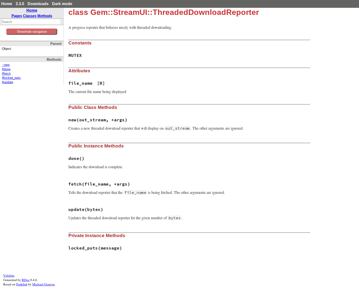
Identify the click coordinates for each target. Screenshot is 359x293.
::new (6, 65)
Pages (16, 16)
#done (6, 69)
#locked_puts (11, 78)
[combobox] (31, 21)
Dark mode (62, 4)
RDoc (26, 280)
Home (6, 4)
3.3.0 (20, 4)
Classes (29, 16)
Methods (44, 16)
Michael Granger (43, 284)
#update (7, 82)
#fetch (6, 73)
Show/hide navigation (32, 31)
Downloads (38, 4)
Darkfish (21, 284)
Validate (8, 275)
